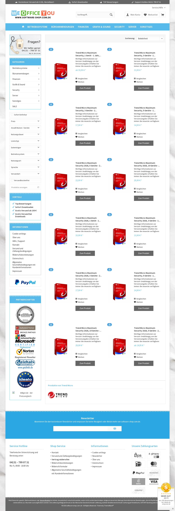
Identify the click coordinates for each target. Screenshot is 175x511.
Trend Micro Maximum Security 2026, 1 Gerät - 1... (88, 219)
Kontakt (15, 244)
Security (16, 90)
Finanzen (16, 79)
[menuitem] (157, 7)
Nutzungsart (16, 160)
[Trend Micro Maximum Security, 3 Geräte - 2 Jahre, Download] (61, 126)
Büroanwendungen (20, 73)
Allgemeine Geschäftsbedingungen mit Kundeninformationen (23, 265)
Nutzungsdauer (17, 134)
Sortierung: (130, 38)
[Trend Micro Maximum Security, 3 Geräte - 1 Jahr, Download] (119, 71)
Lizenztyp (15, 141)
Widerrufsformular (59, 466)
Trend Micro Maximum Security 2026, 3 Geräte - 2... (88, 274)
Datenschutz (18, 258)
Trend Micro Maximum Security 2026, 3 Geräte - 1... (147, 219)
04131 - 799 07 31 (19, 462)
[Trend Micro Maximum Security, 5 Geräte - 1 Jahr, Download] (119, 126)
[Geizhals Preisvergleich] (25, 364)
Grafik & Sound (18, 84)
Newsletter (97, 456)
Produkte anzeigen (19, 187)
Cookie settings (19, 233)
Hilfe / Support (18, 241)
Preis (13, 121)
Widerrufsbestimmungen (23, 254)
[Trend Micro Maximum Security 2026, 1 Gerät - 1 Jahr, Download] (61, 236)
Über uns (16, 237)
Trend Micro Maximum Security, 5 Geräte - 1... (144, 109)
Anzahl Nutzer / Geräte (20, 128)
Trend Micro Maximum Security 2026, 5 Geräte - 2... (88, 164)
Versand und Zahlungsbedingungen (22, 249)
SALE (14, 106)
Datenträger (16, 147)
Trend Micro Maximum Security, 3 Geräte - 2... (86, 109)
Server (15, 95)
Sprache (14, 167)
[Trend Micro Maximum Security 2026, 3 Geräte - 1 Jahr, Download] (119, 236)
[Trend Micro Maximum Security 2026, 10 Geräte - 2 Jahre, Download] (119, 181)
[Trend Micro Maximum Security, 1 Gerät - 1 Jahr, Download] (61, 71)
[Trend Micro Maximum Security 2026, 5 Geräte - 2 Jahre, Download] (61, 181)
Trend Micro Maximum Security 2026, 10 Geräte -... (147, 164)
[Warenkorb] (162, 14)
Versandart (15, 174)
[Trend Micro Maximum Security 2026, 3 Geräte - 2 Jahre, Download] (61, 291)
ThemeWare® (108, 506)
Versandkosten (45, 500)
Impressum (17, 271)
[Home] (23, 27)
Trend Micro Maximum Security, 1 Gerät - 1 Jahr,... (88, 54)
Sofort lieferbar (20, 114)
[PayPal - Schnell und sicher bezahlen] (25, 282)
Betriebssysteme (19, 68)
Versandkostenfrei (21, 180)
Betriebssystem (17, 154)
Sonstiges (16, 101)
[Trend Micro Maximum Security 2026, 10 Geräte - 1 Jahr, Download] (61, 346)
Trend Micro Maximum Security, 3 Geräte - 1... (144, 54)
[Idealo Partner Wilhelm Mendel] (25, 379)
